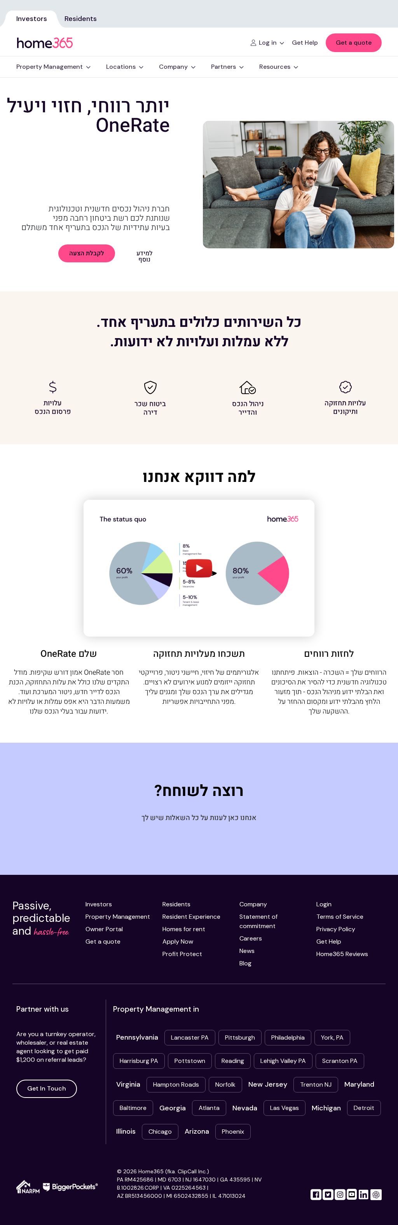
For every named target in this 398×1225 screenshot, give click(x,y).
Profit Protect (182, 954)
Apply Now (177, 941)
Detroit (364, 1108)
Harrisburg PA (139, 1061)
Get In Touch (46, 1088)
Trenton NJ (316, 1084)
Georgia (172, 1108)
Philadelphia (288, 1037)
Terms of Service (339, 917)
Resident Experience (191, 917)
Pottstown (190, 1061)
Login (324, 904)
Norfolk (225, 1084)
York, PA (332, 1037)
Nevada (244, 1108)
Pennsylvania (137, 1037)
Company (253, 904)
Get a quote (354, 42)
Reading (233, 1061)
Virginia (128, 1084)
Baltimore (133, 1108)
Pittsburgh (240, 1037)
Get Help (328, 941)
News (247, 951)
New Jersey (267, 1084)
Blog (245, 963)
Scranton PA (340, 1061)
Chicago (160, 1131)
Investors (31, 18)
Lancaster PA (190, 1037)
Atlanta (209, 1108)
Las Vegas (284, 1108)
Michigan (326, 1108)
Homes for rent (183, 929)
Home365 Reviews (342, 954)
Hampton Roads (176, 1084)
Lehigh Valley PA (283, 1061)
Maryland (359, 1084)
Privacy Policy (335, 929)
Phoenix (233, 1131)
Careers (250, 938)
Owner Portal (104, 929)
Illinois (126, 1131)
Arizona (197, 1131)
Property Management (118, 917)
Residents (81, 18)
